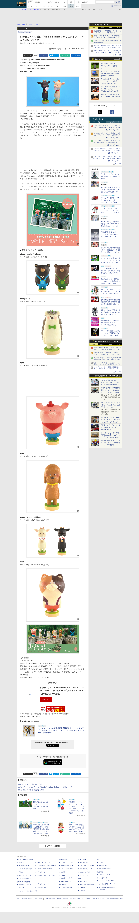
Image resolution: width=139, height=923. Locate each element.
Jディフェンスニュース (87, 865)
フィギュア (55, 9)
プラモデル (45, 9)
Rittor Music (63, 859)
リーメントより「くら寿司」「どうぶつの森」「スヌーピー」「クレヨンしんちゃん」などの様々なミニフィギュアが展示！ (110, 437)
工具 (88, 9)
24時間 (102, 27)
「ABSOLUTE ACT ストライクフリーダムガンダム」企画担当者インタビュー (110, 405)
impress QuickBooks (105, 869)
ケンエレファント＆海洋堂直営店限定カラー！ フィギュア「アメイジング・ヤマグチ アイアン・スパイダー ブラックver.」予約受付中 (61, 730)
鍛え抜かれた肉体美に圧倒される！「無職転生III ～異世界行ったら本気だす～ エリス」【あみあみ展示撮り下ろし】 (111, 252)
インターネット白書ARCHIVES (28, 891)
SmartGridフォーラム (43, 862)
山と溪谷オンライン (67, 878)
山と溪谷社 (62, 875)
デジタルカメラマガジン (26, 884)
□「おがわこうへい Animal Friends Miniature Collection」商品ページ (45, 787)
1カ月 (118, 27)
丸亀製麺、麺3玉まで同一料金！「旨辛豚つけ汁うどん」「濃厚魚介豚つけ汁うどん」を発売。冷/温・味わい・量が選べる (106, 354)
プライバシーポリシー (76, 898)
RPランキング (97, 122)
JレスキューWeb (85, 872)
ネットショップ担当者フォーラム (47, 865)
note (66, 55)
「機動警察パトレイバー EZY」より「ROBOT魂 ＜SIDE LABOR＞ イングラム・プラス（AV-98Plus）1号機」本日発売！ (111, 236)
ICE (98, 859)
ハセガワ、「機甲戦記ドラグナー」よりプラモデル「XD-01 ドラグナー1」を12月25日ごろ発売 (107, 47)
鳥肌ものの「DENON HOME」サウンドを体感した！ (110, 66)
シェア (45, 55)
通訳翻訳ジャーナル (86, 869)
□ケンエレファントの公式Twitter (31, 790)
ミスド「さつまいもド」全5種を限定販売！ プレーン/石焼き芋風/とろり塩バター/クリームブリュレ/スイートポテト (107, 368)
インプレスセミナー (43, 872)
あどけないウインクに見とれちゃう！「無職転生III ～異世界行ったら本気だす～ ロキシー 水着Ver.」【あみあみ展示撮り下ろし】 (111, 192)
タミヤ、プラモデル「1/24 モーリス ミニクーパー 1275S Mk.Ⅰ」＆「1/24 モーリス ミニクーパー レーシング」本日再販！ (111, 202)
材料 (94, 9)
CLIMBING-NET (66, 881)
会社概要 (88, 898)
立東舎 (63, 872)
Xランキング (99, 119)
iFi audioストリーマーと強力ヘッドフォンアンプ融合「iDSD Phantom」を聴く (110, 81)
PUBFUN (100, 872)
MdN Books (83, 881)
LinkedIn (77, 55)
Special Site (99, 59)
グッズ (77, 9)
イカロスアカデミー (86, 875)
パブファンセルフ (104, 875)
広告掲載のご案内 (50, 898)
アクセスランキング (101, 25)
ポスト (29, 55)
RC (71, 9)
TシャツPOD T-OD (67, 869)
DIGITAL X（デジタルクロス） (46, 875)
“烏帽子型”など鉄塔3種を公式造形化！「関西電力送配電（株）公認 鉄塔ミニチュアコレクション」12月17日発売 (41, 829)
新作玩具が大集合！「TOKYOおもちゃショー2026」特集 (108, 376)
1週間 (110, 27)
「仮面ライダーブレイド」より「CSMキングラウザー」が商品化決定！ (110, 427)
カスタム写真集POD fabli (107, 884)
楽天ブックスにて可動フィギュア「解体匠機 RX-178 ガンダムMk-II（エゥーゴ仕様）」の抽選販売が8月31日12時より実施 (107, 37)
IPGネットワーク (102, 878)
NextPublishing (41, 887)
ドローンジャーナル (25, 875)
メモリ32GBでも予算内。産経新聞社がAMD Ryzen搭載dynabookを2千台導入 (110, 73)
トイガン (64, 9)
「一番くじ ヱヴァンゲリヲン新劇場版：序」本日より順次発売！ (110, 176)
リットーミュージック (67, 862)
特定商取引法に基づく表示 (114, 898)
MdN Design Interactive (87, 884)
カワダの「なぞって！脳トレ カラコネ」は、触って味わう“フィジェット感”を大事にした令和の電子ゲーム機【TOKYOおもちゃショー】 (110, 273)
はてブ (56, 55)
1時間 (93, 27)
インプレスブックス (43, 884)
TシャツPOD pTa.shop (106, 880)
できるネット (23, 888)
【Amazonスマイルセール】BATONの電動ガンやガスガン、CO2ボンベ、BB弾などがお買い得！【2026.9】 (107, 52)
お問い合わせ (38, 898)
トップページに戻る (52, 846)
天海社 (101, 862)
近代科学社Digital (66, 887)
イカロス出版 (82, 859)
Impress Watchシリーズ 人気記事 (106, 341)
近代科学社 (62, 884)
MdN (79, 878)
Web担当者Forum (24, 865)
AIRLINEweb (84, 862)
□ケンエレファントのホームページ (32, 784)
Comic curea (103, 865)
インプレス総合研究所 (25, 869)
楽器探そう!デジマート (68, 865)
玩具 (83, 9)
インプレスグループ (99, 898)
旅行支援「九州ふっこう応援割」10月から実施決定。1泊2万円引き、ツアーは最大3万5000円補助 (107, 359)
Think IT (21, 862)
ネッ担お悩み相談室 (25, 878)
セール (100, 9)
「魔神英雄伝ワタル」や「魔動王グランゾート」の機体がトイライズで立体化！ (110, 443)
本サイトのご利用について (24, 898)
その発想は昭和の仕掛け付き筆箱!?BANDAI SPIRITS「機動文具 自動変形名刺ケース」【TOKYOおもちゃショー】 (110, 304)
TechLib (82, 890)
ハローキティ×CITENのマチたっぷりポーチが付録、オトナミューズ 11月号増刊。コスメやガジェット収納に (107, 364)
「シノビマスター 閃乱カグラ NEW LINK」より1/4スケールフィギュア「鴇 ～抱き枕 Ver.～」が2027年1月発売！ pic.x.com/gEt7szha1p (107, 142)
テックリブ (81, 888)
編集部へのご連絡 (62, 898)
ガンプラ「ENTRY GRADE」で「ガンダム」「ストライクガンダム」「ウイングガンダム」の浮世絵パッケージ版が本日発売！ (111, 212)
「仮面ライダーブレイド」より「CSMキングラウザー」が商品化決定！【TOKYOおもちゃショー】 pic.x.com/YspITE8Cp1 (107, 127)
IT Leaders (22, 872)
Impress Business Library (44, 869)
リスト (35, 55)
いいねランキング (114, 122)
